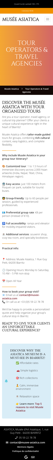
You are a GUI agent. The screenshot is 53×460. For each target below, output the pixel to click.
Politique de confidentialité (25, 451)
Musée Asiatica (20, 19)
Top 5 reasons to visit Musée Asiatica (29, 407)
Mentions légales (25, 447)
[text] (29, 354)
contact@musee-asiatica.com (27, 442)
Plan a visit (26, 336)
